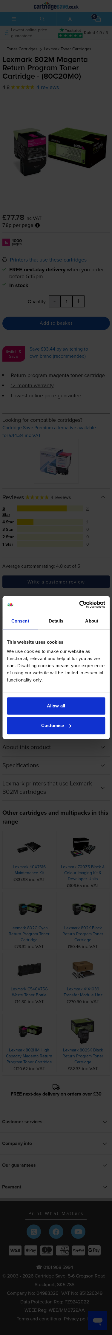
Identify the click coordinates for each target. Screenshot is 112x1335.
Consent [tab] (20, 620)
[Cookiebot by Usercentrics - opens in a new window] (79, 604)
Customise (52, 725)
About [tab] (91, 620)
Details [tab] (56, 620)
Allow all (56, 705)
